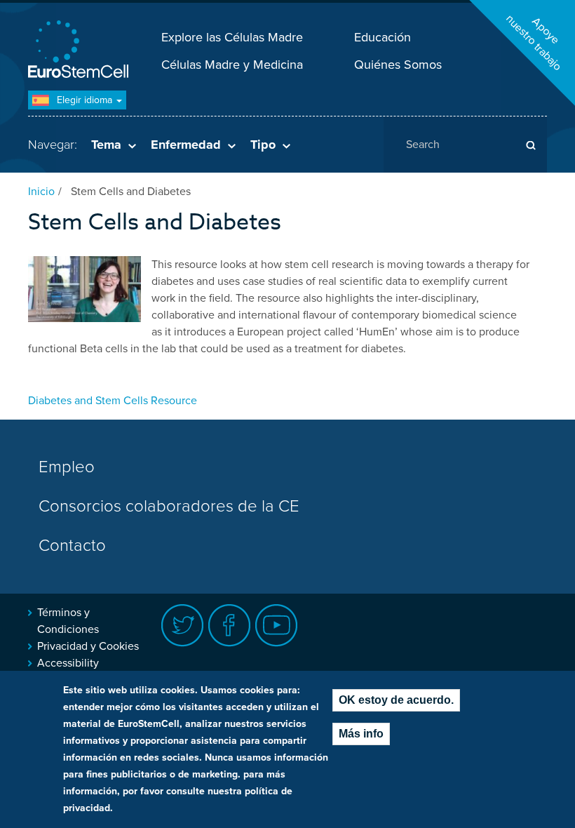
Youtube (276, 625)
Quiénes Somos (398, 64)
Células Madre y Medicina (232, 64)
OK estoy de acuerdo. (396, 700)
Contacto (72, 545)
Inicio (41, 192)
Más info (361, 734)
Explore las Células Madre (232, 37)
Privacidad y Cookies (88, 646)
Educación (382, 37)
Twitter (182, 625)
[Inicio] (80, 50)
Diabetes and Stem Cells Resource (112, 401)
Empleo (67, 467)
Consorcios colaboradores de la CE (169, 506)
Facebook (229, 625)
